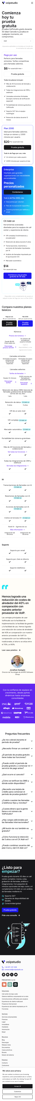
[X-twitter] (12, 974)
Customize (17, 1091)
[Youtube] (16, 974)
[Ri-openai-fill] (9, 984)
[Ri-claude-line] (4, 984)
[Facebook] (7, 974)
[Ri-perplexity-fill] (15, 984)
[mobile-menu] (31, 2)
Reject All (18, 1097)
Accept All (17, 1086)
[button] (17, 741)
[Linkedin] (3, 974)
